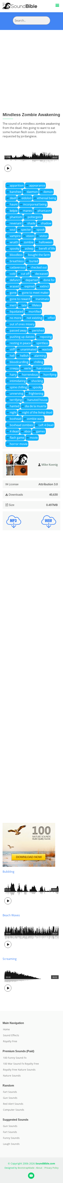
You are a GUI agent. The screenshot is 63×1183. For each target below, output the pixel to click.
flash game (17, 438)
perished (38, 330)
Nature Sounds (12, 1075)
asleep (29, 248)
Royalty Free (10, 1041)
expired (29, 286)
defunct (15, 280)
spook (41, 230)
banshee (15, 192)
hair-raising (44, 368)
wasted (47, 349)
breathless (17, 261)
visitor (44, 236)
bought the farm (39, 255)
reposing (46, 337)
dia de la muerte (35, 406)
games (40, 431)
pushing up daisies (22, 337)
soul (12, 230)
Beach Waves (11, 915)
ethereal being (46, 198)
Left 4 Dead (46, 425)
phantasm (44, 211)
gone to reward (20, 299)
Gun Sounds (10, 1098)
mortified (35, 311)
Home (6, 1029)
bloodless (16, 255)
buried (33, 261)
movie (34, 438)
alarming (40, 356)
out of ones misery (22, 324)
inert (13, 305)
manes (27, 211)
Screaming (10, 959)
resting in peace (20, 343)
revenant (16, 223)
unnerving (16, 393)
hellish (24, 356)
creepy (14, 368)
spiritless (42, 343)
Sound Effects (11, 1035)
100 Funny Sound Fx (14, 1058)
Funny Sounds (11, 1138)
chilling (38, 362)
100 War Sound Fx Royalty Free (21, 1064)
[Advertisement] (31, 63)
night (13, 412)
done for (49, 280)
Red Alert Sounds (13, 1104)
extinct (44, 286)
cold (12, 274)
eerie (27, 368)
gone (13, 293)
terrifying (16, 400)
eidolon (26, 198)
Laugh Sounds (11, 1144)
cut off (25, 274)
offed (51, 318)
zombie (28, 242)
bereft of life (47, 248)
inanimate (42, 299)
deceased (41, 274)
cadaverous (17, 267)
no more (15, 318)
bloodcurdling (19, 362)
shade (31, 223)
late (24, 305)
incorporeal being (35, 204)
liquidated (16, 311)
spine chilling (18, 387)
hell (12, 356)
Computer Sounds (13, 1110)
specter (26, 230)
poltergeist (35, 217)
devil (13, 198)
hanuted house (37, 400)
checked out (39, 267)
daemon (32, 192)
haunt (14, 204)
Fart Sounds (10, 1092)
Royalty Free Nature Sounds (19, 1069)
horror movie (18, 444)
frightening (36, 393)
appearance (37, 185)
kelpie (14, 211)
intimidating (18, 381)
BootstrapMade (26, 1167)
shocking (37, 381)
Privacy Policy (51, 1167)
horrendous (30, 375)
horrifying (50, 375)
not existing (34, 318)
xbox (27, 431)
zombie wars (35, 419)
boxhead (15, 419)
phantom (16, 217)
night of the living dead (37, 412)
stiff (12, 349)
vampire (15, 236)
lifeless (36, 305)
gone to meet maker (35, 293)
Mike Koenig (49, 465)
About (39, 1167)
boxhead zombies (21, 425)
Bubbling (8, 872)
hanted (14, 406)
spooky (14, 248)
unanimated (28, 349)
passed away (18, 330)
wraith (14, 242)
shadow (46, 223)
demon (48, 192)
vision (30, 236)
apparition (17, 185)
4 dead (14, 431)
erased (14, 286)
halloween (45, 242)
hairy (13, 375)
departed (32, 280)
